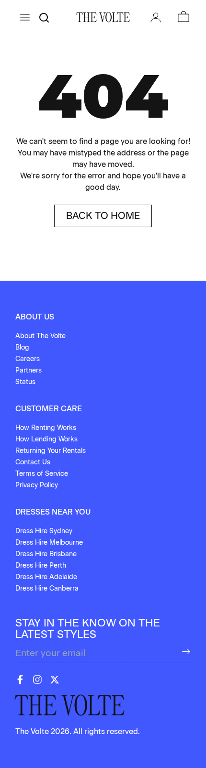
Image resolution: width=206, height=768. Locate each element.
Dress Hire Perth (40, 565)
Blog (22, 347)
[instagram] (37, 679)
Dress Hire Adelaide (46, 577)
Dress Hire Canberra (47, 588)
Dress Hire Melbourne (49, 542)
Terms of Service (41, 474)
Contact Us (32, 462)
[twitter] (54, 679)
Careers (27, 359)
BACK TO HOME (103, 215)
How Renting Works (45, 428)
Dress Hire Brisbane (46, 554)
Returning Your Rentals (50, 451)
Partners (28, 370)
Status (25, 382)
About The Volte (40, 336)
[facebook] (20, 679)
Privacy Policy (36, 485)
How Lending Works (46, 439)
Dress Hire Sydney (43, 531)
